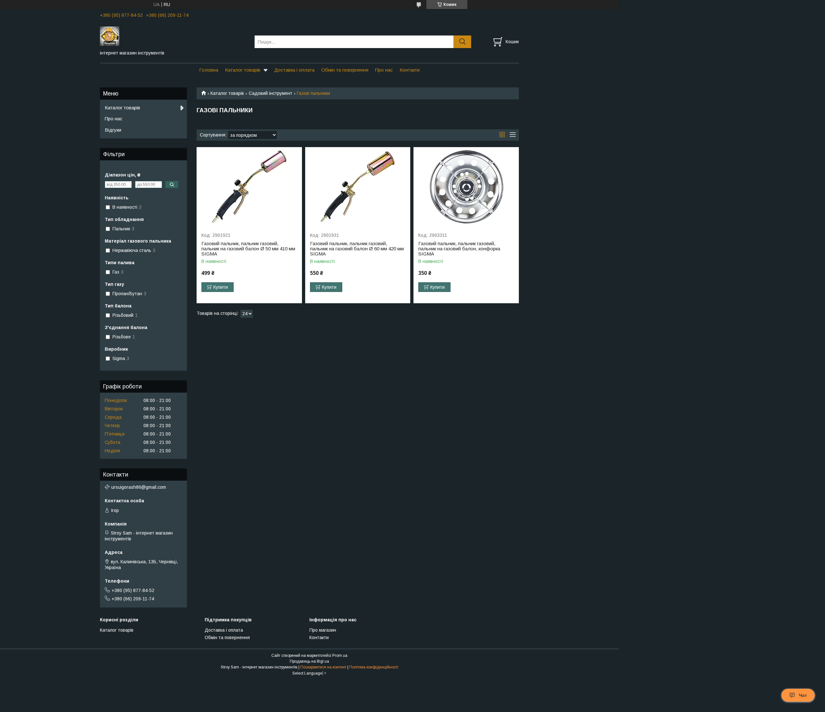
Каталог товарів (242, 70)
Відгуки (113, 130)
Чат (803, 695)
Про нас (384, 70)
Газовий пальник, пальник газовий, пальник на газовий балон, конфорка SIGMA (459, 248)
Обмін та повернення (344, 70)
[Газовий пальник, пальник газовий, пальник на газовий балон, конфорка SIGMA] (466, 186)
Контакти (410, 70)
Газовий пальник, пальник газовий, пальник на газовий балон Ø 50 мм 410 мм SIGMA (248, 248)
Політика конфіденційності (373, 667)
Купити (220, 287)
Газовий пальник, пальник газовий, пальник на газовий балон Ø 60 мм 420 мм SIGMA (357, 248)
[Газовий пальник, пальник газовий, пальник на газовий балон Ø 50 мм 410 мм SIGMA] (249, 186)
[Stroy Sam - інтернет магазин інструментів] (173, 35)
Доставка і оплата (294, 70)
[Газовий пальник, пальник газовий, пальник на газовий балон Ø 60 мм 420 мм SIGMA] (358, 186)
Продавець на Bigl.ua (309, 661)
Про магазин (322, 630)
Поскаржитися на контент (323, 667)
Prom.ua (339, 655)
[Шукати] (462, 41)
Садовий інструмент (270, 93)
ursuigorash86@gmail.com (138, 487)
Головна (208, 70)
